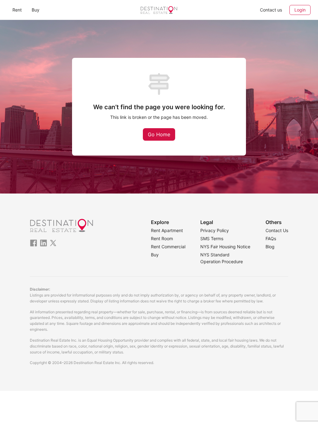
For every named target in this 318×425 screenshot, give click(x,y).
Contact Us (277, 230)
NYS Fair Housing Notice (225, 246)
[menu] (57, 10)
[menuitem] (17, 10)
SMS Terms (211, 238)
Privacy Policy (214, 230)
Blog (270, 246)
